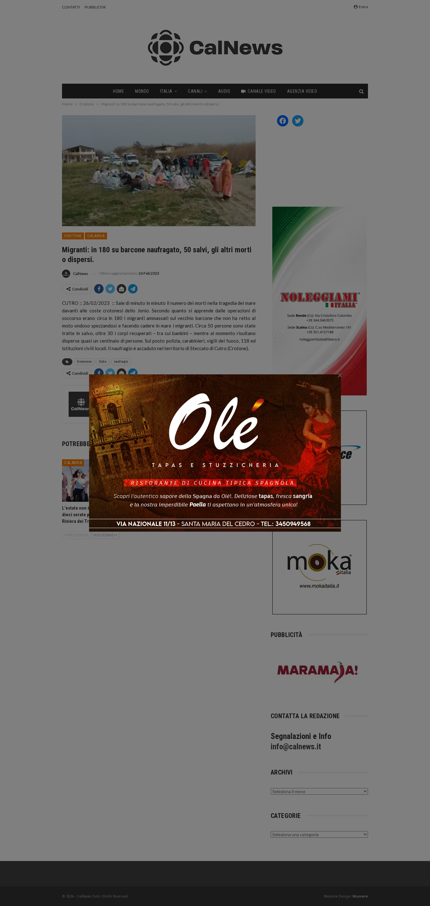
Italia (166, 91)
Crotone (73, 235)
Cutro (103, 361)
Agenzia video (302, 91)
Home (118, 91)
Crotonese (84, 361)
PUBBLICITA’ (95, 7)
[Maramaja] (318, 672)
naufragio (121, 361)
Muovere (360, 896)
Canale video (262, 91)
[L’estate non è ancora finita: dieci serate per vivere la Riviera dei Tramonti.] (92, 480)
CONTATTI (71, 7)
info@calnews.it (296, 746)
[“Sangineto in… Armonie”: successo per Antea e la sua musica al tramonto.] (158, 480)
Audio (224, 91)
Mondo (142, 91)
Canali (195, 91)
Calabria (96, 235)
